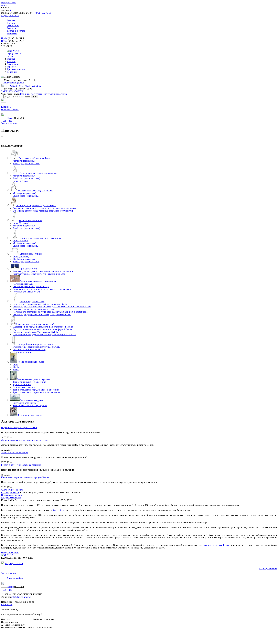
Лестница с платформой (31, 94)
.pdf (10, 120)
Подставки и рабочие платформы (35, 158)
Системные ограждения (31, 400)
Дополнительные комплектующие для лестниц (24, 440)
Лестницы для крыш (23, 284)
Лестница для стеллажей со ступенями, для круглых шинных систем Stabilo (50, 312)
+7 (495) (14, 563)
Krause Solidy (58, 510)
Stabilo (16, 369)
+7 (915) (268, 568)
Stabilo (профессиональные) (26, 163)
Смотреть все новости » (13, 490)
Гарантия (11, 28)
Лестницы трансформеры (29, 415)
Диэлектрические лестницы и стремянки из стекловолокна (42, 289)
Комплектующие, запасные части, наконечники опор (39, 274)
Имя (3, 619)
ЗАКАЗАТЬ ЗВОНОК (12, 91)
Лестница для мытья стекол (26, 291)
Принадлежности (28, 268)
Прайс (4, 38)
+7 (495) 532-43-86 (42, 13)
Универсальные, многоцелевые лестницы (40, 238)
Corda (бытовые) (21, 181)
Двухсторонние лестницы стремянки (35, 190)
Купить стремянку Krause (217, 545)
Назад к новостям (10, 552)
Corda (15, 364)
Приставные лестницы (30, 220)
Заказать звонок (9, 123)
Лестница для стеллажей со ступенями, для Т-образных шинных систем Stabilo (52, 306)
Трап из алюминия (22, 384)
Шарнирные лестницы (31, 254)
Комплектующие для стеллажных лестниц (34, 309)
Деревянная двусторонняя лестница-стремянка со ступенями (43, 211)
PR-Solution (6, 604)
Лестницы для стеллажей (32, 301)
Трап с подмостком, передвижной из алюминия (36, 392)
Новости (11, 23)
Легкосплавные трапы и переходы (33, 379)
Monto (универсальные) (24, 161)
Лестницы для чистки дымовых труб (31, 286)
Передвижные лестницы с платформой (34, 324)
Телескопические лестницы (14, 452)
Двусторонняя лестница (55, 94)
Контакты (12, 33)
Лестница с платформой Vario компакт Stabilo (35, 332)
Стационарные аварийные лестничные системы (36, 347)
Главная (11, 20)
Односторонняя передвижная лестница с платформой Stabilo (43, 326)
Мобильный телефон (43, 619)
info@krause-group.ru (13, 82)
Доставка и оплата (16, 31)
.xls (4, 120)
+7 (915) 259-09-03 (10, 15)
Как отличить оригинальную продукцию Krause (25, 477)
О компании (13, 25)
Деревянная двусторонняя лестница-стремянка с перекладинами (44, 208)
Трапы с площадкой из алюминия (29, 382)
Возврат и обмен (15, 578)
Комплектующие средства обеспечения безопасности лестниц (43, 271)
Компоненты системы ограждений (30, 405)
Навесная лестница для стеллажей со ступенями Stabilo (40, 304)
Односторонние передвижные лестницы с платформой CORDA (44, 334)
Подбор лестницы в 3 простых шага (19, 427)
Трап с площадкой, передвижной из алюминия (36, 389)
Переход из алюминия (24, 387)
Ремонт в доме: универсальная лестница (21, 465)
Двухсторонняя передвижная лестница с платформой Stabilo (42, 329)
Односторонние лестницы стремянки (38, 173)
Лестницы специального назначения (38, 281)
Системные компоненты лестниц (29, 349)
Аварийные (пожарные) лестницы (36, 344)
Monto (16, 367)
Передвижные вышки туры (30, 362)
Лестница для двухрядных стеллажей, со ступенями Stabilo (42, 314)
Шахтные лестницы (22, 352)
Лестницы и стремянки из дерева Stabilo (36, 205)
